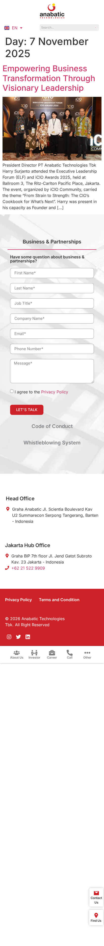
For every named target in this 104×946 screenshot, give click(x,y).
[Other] (87, 653)
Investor (34, 657)
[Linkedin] (28, 637)
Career (52, 657)
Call (69, 657)
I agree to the (41, 391)
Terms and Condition (59, 599)
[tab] (52, 244)
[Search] (95, 27)
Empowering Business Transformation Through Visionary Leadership (49, 78)
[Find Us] (96, 915)
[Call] (70, 653)
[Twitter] (18, 637)
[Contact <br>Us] (96, 893)
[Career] (52, 653)
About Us (16, 657)
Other (87, 657)
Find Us (96, 920)
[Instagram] (9, 637)
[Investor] (34, 653)
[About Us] (17, 653)
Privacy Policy (54, 391)
